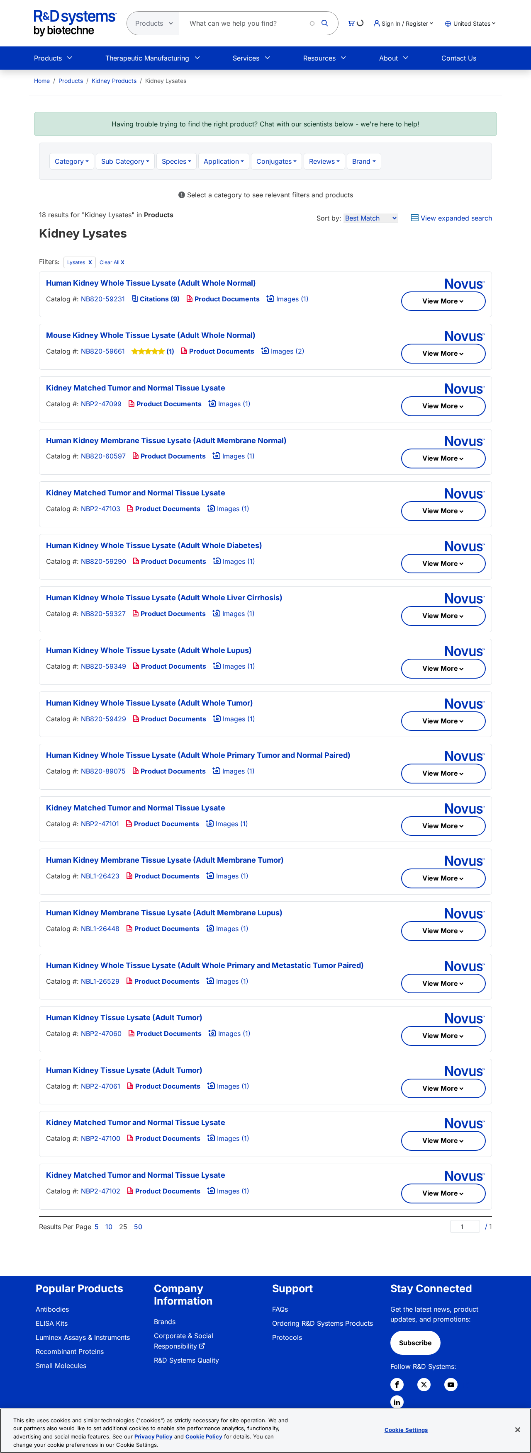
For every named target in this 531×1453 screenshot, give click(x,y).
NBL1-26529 (100, 981)
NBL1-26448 (100, 928)
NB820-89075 (103, 771)
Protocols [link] (287, 1337)
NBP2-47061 (100, 1086)
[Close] (518, 1430)
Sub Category (122, 161)
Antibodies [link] (52, 1309)
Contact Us (458, 58)
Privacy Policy (153, 1436)
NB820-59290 (103, 561)
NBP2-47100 (100, 1138)
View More (440, 301)
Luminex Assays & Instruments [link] (83, 1337)
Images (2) (286, 351)
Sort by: (329, 218)
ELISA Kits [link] (52, 1323)
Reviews (322, 161)
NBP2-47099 (101, 404)
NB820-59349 (103, 666)
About (388, 58)
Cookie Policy (203, 1436)
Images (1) (291, 299)
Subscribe (415, 1343)
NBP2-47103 (100, 509)
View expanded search (455, 218)
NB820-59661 (103, 351)
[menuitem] (42, 80)
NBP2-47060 (101, 1033)
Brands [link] (164, 1321)
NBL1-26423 (100, 876)
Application (221, 161)
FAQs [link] (280, 1309)
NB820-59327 (103, 613)
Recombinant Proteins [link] (70, 1351)
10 (108, 1227)
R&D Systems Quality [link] (186, 1360)
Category (69, 161)
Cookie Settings (406, 1429)
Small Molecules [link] (61, 1365)
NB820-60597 (103, 456)
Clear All (112, 262)
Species (174, 161)
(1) (170, 351)
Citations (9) (159, 299)
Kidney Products (114, 80)
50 (138, 1227)
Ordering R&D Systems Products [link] (322, 1323)
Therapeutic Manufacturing (147, 58)
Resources (319, 58)
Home (42, 80)
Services (246, 58)
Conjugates (274, 161)
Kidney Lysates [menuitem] (165, 80)
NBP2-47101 (100, 824)
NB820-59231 (103, 299)
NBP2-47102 (100, 1191)
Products (48, 58)
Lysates (76, 262)
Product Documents (226, 299)
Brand (361, 161)
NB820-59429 (103, 719)
